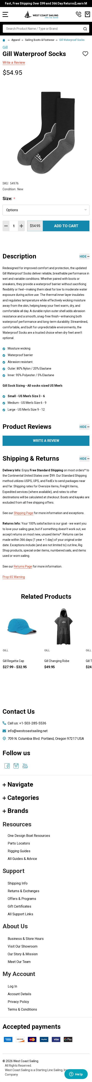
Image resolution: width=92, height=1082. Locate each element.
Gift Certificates (19, 906)
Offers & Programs (22, 899)
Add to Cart (66, 226)
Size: (9, 199)
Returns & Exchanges (23, 891)
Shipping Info (18, 883)
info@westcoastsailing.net (27, 731)
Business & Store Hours (26, 939)
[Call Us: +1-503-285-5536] (78, 14)
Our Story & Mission (23, 954)
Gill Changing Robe (56, 661)
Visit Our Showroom (22, 946)
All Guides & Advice (22, 859)
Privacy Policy (18, 1002)
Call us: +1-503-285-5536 (27, 723)
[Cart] (87, 14)
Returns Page (23, 566)
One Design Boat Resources (29, 836)
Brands (17, 810)
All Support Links (20, 914)
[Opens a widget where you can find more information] (76, 1074)
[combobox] (46, 28)
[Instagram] (16, 766)
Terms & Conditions (22, 1009)
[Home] (4, 39)
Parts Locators (19, 843)
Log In (12, 986)
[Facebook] (7, 766)
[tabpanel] (63, 645)
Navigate (20, 784)
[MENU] (5, 14)
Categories (23, 797)
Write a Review (14, 62)
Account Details (19, 994)
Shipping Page (23, 513)
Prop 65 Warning (14, 577)
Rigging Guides (19, 851)
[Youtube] (25, 766)
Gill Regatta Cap (13, 661)
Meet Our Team (19, 962)
